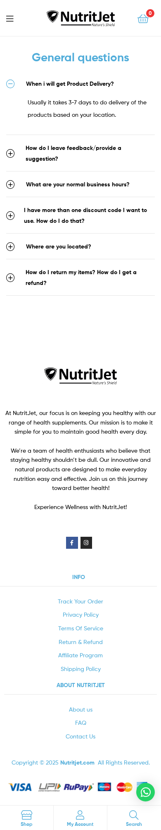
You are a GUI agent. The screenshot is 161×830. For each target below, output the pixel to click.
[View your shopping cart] (143, 18)
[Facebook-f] (72, 543)
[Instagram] (86, 543)
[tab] (80, 83)
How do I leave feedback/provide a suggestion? (73, 153)
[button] (145, 792)
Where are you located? (58, 246)
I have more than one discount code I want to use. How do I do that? (85, 215)
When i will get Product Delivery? (70, 83)
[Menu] (16, 17)
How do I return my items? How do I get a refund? (81, 277)
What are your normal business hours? (78, 184)
